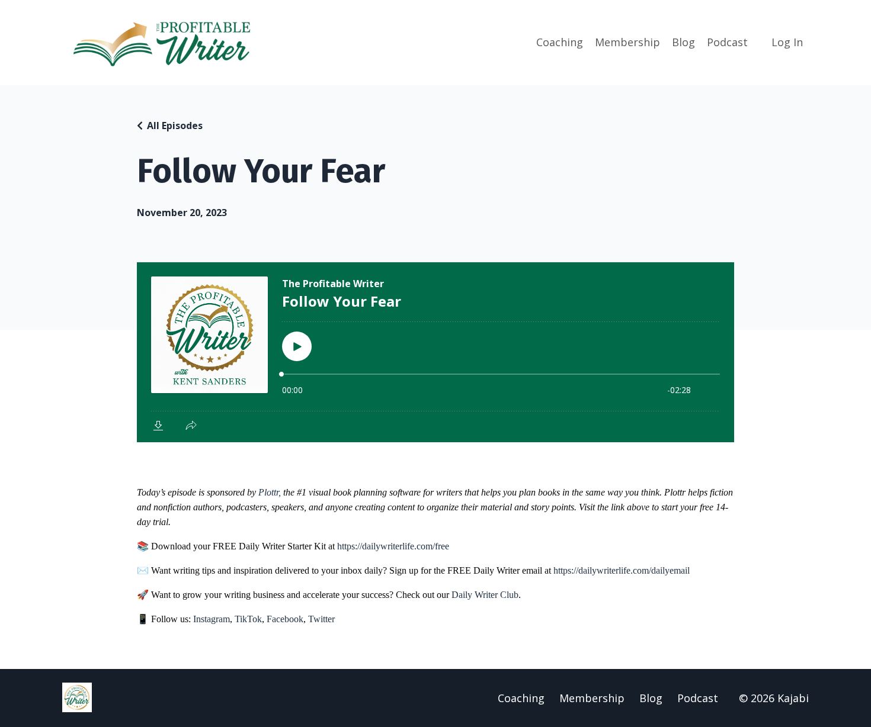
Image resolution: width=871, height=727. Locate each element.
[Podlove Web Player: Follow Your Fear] (435, 352)
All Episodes (175, 125)
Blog (683, 42)
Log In (787, 42)
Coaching (559, 42)
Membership (627, 42)
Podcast (727, 42)
